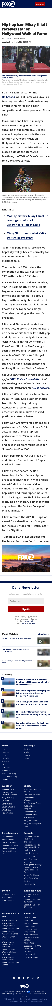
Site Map (27, 951)
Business (5, 764)
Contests (27, 755)
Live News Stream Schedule (31, 938)
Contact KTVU (29, 926)
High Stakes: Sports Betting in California (32, 846)
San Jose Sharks (30, 820)
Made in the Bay (30, 850)
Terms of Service (27, 623)
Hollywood (8, 97)
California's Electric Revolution (31, 837)
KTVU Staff (28, 920)
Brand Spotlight (30, 884)
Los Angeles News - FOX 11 (32, 895)
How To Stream (30, 917)
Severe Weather (8, 807)
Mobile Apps (29, 943)
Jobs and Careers (31, 923)
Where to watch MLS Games (10, 963)
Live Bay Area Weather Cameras (9, 793)
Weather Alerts (8, 789)
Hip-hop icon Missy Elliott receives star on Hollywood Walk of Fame (24, 76)
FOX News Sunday (9, 776)
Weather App (7, 810)
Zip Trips (27, 749)
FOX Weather (7, 813)
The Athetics (29, 817)
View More (43, 634)
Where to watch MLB (10, 928)
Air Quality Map (8, 798)
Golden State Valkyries (29, 807)
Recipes (27, 758)
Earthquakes (7, 804)
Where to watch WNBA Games (8, 958)
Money (6, 890)
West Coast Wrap (9, 773)
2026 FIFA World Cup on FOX (32, 790)
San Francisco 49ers (32, 795)
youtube (19, 978)
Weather (7, 785)
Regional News (32, 890)
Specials (28, 832)
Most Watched (10, 633)
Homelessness (8, 839)
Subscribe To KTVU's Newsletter (32, 947)
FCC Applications (31, 957)
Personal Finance (9, 894)
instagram (28, 978)
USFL (26, 826)
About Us (29, 913)
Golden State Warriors (29, 799)
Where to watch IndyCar (8, 938)
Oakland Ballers (30, 814)
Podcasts (6, 770)
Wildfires (5, 761)
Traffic (26, 752)
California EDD (8, 836)
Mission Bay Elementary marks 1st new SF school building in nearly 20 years (33, 714)
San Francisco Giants (32, 803)
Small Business (8, 900)
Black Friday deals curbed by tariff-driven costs (18, 662)
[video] (43, 640)
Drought (5, 758)
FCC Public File (30, 954)
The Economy (7, 897)
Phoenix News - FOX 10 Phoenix (32, 900)
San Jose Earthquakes (33, 823)
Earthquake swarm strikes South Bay (16, 638)
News (5, 745)
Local (4, 749)
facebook (24, 978)
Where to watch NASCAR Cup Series (10, 932)
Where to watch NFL (10, 920)
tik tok (33, 978)
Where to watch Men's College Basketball (8, 944)
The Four (27, 842)
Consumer (6, 767)
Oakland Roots (30, 811)
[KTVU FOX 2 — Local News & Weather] (9, 4)
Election (5, 779)
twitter (38, 978)
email (14, 978)
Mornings (29, 745)
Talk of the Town (31, 859)
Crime (4, 755)
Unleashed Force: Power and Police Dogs (9, 850)
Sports (27, 785)
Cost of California (9, 842)
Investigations (10, 832)
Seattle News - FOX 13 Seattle (32, 906)
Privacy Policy (29, 621)
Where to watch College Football (8, 924)
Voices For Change (31, 875)
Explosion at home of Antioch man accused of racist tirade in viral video (32, 726)
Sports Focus (29, 856)
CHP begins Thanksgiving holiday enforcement (15, 650)
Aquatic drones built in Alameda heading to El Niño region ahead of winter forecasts (32, 682)
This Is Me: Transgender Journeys (33, 863)
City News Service (19, 39)
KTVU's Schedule (31, 934)
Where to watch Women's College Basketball (9, 951)
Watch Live (40, 4)
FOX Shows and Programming (30, 930)
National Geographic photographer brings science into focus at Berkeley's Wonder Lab (33, 693)
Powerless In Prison (10, 845)
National (5, 752)
